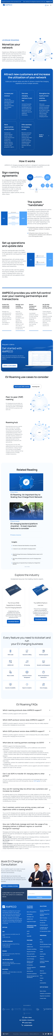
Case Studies (43, 954)
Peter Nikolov (15, 492)
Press (41, 980)
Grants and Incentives (45, 946)
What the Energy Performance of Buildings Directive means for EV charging (28, 555)
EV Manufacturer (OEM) (45, 931)
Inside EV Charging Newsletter (44, 962)
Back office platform (31, 911)
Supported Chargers (31, 921)
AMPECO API (30, 919)
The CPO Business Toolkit (45, 944)
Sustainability (43, 982)
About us (42, 970)
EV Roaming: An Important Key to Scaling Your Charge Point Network (26, 563)
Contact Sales (43, 998)
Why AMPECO (43, 973)
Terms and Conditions (24, 1033)
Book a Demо (28, 1017)
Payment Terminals (31, 951)
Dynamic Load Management (30, 962)
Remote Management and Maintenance (32, 976)
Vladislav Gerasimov (16, 535)
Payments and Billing (31, 949)
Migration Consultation (45, 996)
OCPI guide (37, 781)
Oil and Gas (42, 922)
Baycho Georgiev (15, 521)
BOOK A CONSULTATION (10, 886)
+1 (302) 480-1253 (6, 937)
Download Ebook (13, 621)
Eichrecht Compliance (32, 973)
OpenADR (29, 936)
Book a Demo (6, 29)
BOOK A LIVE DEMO (9, 365)
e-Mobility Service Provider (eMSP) (44, 928)
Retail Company (43, 917)
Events (41, 949)
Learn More (18, 30)
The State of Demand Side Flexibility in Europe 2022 (24, 545)
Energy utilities (43, 920)
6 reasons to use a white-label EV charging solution (24, 548)
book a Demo (41, 135)
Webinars (42, 958)
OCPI (28, 933)
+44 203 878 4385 (6, 965)
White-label (29, 944)
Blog (41, 939)
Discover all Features (27, 694)
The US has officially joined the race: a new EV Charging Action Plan (27, 559)
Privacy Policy (16, 1033)
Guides (41, 951)
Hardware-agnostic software (31, 968)
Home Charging (30, 958)
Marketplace (29, 914)
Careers (41, 978)
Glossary (42, 956)
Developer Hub (30, 916)
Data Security (30, 971)
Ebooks (41, 942)
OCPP (28, 931)
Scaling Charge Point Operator (44, 915)
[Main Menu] (50, 5)
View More (27, 566)
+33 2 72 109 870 (5, 955)
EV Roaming (29, 965)
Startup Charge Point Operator (44, 911)
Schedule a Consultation (45, 993)
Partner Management (31, 956)
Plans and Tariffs (31, 954)
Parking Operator (44, 925)
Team (41, 975)
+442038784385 (27, 1025)
